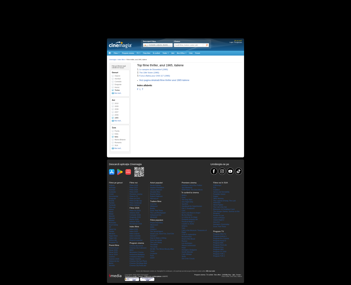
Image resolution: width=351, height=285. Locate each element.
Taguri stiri (113, 238)
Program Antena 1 (220, 236)
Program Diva (218, 247)
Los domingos (187, 243)
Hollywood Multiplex (137, 254)
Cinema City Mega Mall (138, 263)
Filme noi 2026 (135, 211)
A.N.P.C (165, 276)
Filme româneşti (135, 203)
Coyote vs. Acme (188, 224)
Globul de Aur (114, 261)
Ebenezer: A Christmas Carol (224, 209)
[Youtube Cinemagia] (230, 171)
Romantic (112, 223)
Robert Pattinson (156, 196)
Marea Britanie (120, 140)
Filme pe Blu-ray (136, 201)
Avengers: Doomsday (221, 224)
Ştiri (172, 53)
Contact (140, 276)
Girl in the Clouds (188, 259)
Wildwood (154, 206)
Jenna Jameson (156, 190)
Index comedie (135, 236)
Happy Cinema (135, 259)
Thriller (117, 90)
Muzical (112, 218)
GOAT (152, 258)
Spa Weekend (187, 188)
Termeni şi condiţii (131, 276)
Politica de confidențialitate (153, 276)
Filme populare (156, 220)
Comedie (118, 82)
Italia (116, 137)
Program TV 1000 (219, 252)
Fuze (152, 256)
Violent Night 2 (218, 220)
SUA (116, 145)
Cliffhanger (217, 185)
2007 (116, 112)
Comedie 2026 (135, 215)
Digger (215, 196)
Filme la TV (134, 196)
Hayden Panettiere (157, 188)
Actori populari (135, 238)
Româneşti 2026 (136, 224)
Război (111, 220)
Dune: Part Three (156, 211)
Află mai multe (210, 271)
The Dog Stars (187, 200)
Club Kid (153, 204)
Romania (118, 143)
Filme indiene (135, 205)
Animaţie (112, 188)
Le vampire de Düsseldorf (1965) (153, 69)
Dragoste (118, 84)
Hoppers (153, 229)
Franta (117, 131)
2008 (116, 109)
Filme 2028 (134, 185)
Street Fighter (218, 205)
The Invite (153, 247)
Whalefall (153, 217)
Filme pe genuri (116, 183)
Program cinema (128, 53)
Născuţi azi (154, 199)
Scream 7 (153, 236)
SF (110, 227)
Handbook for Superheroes (192, 206)
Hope (184, 248)
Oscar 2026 (113, 250)
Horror (117, 87)
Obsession (154, 225)
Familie (111, 203)
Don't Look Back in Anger (191, 213)
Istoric (111, 212)
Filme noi (134, 183)
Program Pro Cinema (221, 238)
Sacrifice (185, 204)
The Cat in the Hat (220, 207)
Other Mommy (218, 199)
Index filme (121, 59)
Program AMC (218, 243)
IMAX (132, 250)
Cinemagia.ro (120, 44)
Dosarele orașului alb (190, 219)
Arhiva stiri (113, 240)
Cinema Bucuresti (136, 246)
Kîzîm (152, 227)
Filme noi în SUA (220, 183)
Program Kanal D (219, 241)
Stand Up (112, 229)
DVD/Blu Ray (226, 275)
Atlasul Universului (189, 245)
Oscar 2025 (113, 252)
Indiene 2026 (134, 222)
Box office (217, 275)
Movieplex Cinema (137, 252)
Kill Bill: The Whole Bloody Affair (162, 249)
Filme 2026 (134, 190)
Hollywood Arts (155, 215)
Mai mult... (118, 93)
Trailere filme (155, 201)
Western (112, 234)
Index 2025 (134, 231)
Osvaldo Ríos (155, 192)
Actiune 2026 (134, 213)
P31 (214, 188)
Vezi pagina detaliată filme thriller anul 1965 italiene (164, 80)
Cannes (112, 257)
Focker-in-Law (218, 216)
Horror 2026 (134, 219)
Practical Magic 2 (188, 222)
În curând (156, 53)
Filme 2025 (134, 192)
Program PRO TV (219, 234)
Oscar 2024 (113, 254)
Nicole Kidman (155, 185)
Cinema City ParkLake (138, 265)
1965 (116, 118)
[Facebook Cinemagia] (213, 171)
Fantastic (112, 205)
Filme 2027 (134, 188)
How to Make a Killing (158, 238)
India (116, 134)
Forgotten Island (219, 194)
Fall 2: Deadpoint (188, 208)
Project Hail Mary (156, 223)
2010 (116, 103)
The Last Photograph (158, 213)
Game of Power (219, 218)
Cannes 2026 (114, 259)
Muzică (111, 216)
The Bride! (154, 245)
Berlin (111, 263)
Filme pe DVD (135, 199)
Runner (184, 241)
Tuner (152, 251)
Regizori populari (136, 240)
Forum (197, 53)
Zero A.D (216, 222)
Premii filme (114, 245)
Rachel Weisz (155, 194)
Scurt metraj (113, 225)
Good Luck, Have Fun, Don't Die (162, 234)
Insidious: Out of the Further (192, 185)
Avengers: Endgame (189, 250)
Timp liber (146, 53)
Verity (184, 256)
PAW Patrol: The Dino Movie (192, 190)
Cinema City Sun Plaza (138, 261)
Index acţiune (135, 234)
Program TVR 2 (219, 256)
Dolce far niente (156, 240)
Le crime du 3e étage (189, 217)
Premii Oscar (114, 248)
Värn (183, 228)
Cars (183, 211)
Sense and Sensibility (221, 192)
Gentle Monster (187, 252)
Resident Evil (187, 237)
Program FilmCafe (220, 245)
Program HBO (218, 249)
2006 (116, 115)
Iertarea (184, 226)
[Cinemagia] (109, 53)
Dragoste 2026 (135, 217)
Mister (111, 214)
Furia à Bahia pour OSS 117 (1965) (154, 76)
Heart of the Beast (188, 239)
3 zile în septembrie (189, 234)
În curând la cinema (190, 192)
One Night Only (187, 202)
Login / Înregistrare (236, 42)
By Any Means (187, 215)
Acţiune (117, 76)
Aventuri (118, 79)
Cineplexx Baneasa (137, 257)
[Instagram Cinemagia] (222, 171)
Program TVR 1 (219, 254)
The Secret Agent (156, 231)
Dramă (111, 201)
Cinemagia (112, 59)
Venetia (112, 265)
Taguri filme (113, 236)
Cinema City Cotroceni (138, 248)
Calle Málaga (187, 254)
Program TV (113, 242)
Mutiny (184, 195)
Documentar (113, 196)
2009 (116, 106)
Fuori (184, 197)
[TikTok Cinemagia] (238, 171)
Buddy (152, 208)
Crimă (111, 194)
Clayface (216, 190)
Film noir (112, 207)
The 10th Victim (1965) (149, 72)
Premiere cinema (136, 194)
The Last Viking (156, 242)
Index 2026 (134, 229)
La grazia (153, 253)
